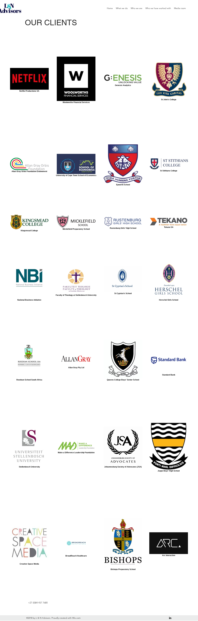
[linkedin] (170, 617)
